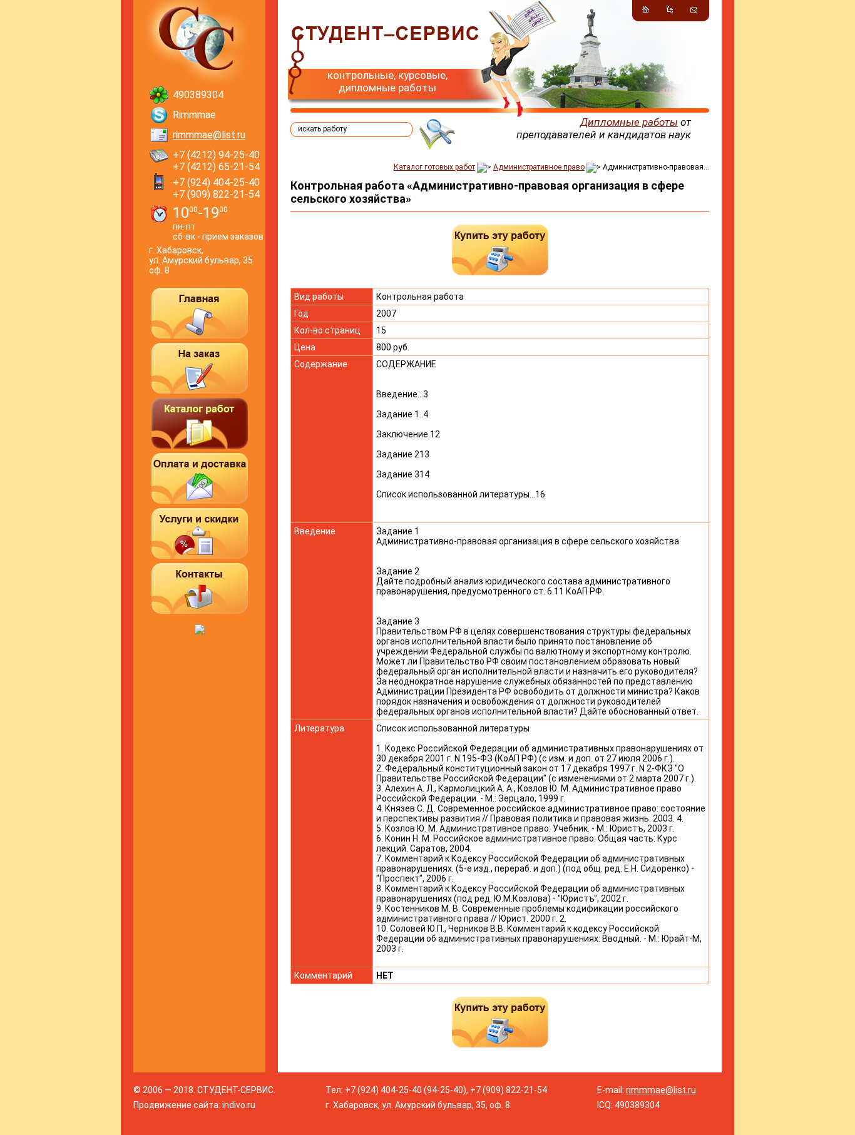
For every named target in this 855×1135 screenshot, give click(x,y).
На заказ (199, 368)
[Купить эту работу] (500, 250)
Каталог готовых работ (434, 167)
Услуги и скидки (199, 533)
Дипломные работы (629, 122)
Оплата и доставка (199, 478)
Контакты (199, 588)
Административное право (539, 167)
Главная (199, 313)
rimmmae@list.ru (209, 135)
